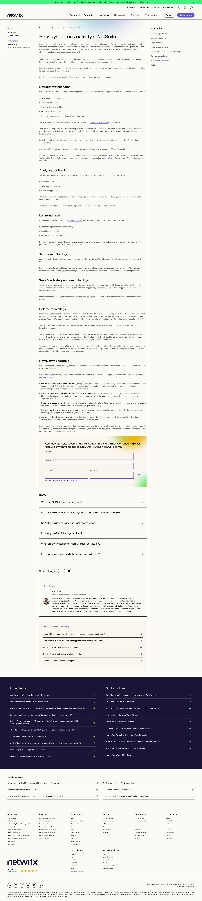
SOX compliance (75, 220)
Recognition (170, 832)
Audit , (9, 47)
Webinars (74, 838)
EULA (104, 854)
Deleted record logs (159, 56)
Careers (168, 827)
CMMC (73, 854)
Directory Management (14, 827)
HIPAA (73, 860)
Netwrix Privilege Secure (46, 835)
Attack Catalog (75, 841)
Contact (169, 838)
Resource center (44, 28)
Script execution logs (159, 47)
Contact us (144, 7)
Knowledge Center (140, 832)
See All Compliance (77, 871)
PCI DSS (73, 866)
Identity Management (14, 832)
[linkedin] (50, 571)
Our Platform (11, 818)
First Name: (48, 470)
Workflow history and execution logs (166, 51)
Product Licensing (108, 869)
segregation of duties (99, 122)
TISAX (73, 869)
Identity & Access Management (21, 47)
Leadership (169, 821)
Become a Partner (108, 821)
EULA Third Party (108, 857)
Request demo (138, 474)
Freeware (74, 827)
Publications (75, 832)
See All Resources (76, 844)
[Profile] (179, 7)
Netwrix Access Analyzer (46, 821)
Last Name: (93, 470)
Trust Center (106, 863)
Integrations (11, 844)
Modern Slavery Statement (111, 866)
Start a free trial (141, 2)
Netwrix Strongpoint (47, 374)
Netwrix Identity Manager (47, 832)
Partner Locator (108, 827)
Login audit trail (157, 42)
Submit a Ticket (139, 835)
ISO (72, 857)
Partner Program (108, 818)
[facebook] (63, 571)
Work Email (48, 451)
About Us (169, 818)
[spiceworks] (40, 885)
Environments (11, 841)
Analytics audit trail (159, 38)
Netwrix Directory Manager (47, 827)
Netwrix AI (169, 824)
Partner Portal (107, 830)
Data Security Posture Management (18, 824)
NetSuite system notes (160, 33)
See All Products (44, 838)
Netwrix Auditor (44, 824)
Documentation (76, 824)
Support (156, 7)
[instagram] (34, 885)
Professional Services (141, 827)
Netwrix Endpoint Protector (47, 830)
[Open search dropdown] (185, 7)
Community (168, 7)
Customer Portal (140, 818)
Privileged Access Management (17, 838)
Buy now (131, 7)
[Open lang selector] (192, 7)
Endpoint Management (14, 830)
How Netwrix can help (160, 60)
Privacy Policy (74, 480)
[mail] (69, 571)
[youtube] (28, 885)
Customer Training (140, 821)
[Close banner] (194, 2)
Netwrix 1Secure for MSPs (47, 818)
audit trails (106, 158)
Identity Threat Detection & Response (18, 835)
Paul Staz (14, 40)
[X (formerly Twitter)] (56, 571)
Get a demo (186, 15)
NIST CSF (74, 863)
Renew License (139, 824)
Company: (48, 460)
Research (74, 835)
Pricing (169, 15)
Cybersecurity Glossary (78, 821)
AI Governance (12, 821)
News (72, 830)
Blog (53, 28)
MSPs (104, 824)
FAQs (153, 65)
